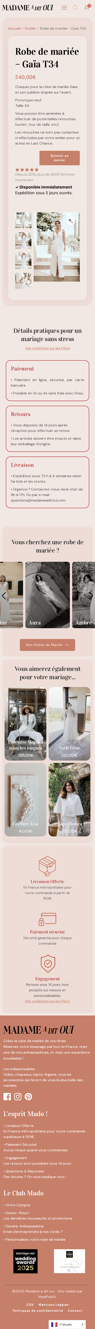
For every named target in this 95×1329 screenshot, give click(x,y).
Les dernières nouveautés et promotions (37, 1218)
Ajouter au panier (59, 158)
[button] (64, 7)
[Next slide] (91, 595)
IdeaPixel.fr (47, 1296)
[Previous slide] (4, 595)
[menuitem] (30, 1305)
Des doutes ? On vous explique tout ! (34, 1176)
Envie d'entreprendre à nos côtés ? (33, 1231)
